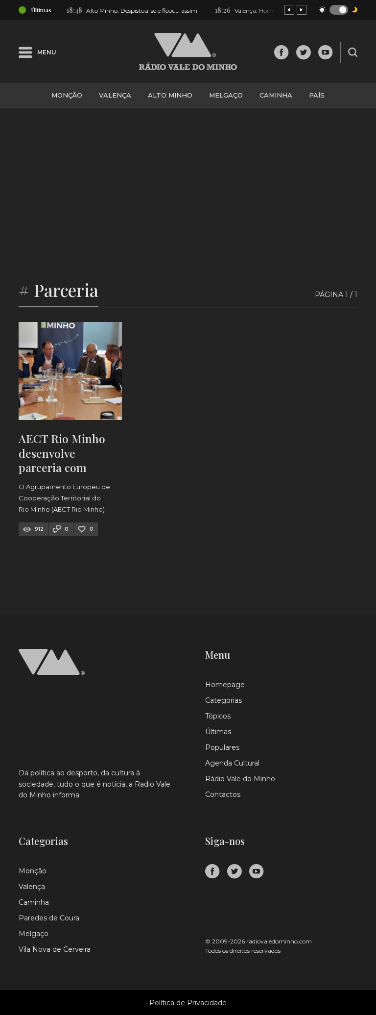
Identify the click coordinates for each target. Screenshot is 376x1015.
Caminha (275, 95)
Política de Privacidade (188, 1002)
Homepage (225, 684)
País (317, 95)
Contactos (222, 794)
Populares (222, 747)
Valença (115, 95)
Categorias (223, 700)
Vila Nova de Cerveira (55, 949)
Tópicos (218, 716)
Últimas (218, 731)
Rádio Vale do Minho (240, 778)
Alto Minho (170, 95)
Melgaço (226, 95)
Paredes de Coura (49, 918)
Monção (66, 95)
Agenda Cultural (232, 763)
